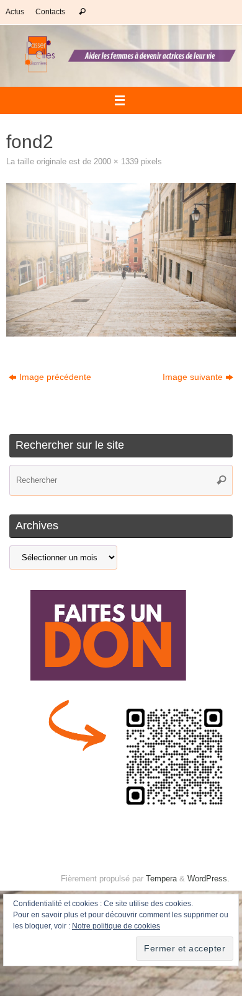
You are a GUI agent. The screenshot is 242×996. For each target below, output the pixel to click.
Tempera (161, 878)
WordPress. (208, 878)
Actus (15, 11)
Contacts (50, 11)
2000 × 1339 (116, 161)
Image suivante (193, 377)
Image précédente (55, 377)
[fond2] (121, 260)
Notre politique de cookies (116, 926)
